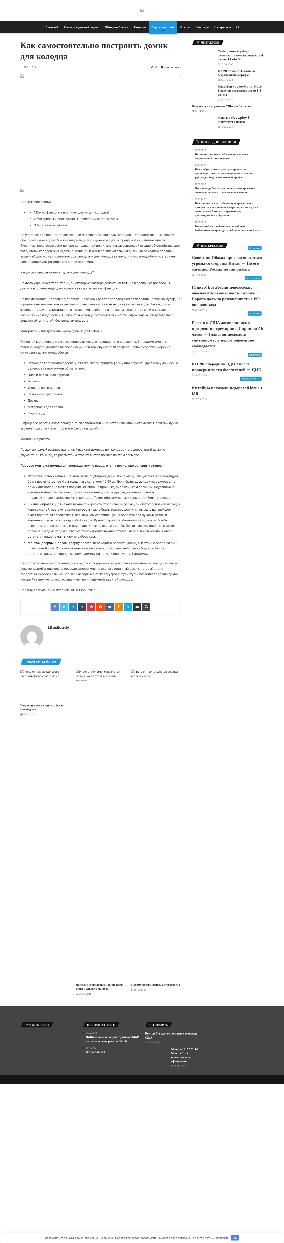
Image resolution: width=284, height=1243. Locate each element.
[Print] (146, 607)
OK (235, 1237)
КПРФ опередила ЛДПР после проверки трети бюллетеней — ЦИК (226, 367)
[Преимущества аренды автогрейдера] (155, 825)
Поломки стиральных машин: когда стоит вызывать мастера (99, 987)
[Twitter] (64, 607)
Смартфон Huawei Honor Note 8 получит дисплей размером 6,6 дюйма (240, 90)
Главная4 (52, 27)
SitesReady (58, 627)
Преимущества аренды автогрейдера (155, 985)
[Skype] (128, 607)
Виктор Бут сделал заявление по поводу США (171, 1035)
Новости (140, 27)
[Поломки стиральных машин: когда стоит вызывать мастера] (100, 825)
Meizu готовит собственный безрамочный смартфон (237, 73)
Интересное (222, 27)
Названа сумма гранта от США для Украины (221, 106)
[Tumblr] (82, 607)
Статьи (185, 27)
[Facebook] (55, 607)
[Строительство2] (142, 10)
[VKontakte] (109, 607)
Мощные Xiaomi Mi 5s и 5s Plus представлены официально (185, 1055)
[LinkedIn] (73, 607)
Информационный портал (81, 27)
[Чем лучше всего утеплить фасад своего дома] (45, 685)
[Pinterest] (91, 607)
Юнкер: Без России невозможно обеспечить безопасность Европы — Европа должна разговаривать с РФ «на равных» (226, 295)
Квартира (202, 27)
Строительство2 (163, 27)
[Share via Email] (137, 607)
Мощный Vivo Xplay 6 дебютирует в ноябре (233, 120)
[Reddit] (100, 607)
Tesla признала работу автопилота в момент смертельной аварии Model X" (241, 55)
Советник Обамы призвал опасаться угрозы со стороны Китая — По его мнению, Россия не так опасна (227, 263)
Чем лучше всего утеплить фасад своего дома (41, 707)
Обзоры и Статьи (116, 27)
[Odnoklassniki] (119, 607)
